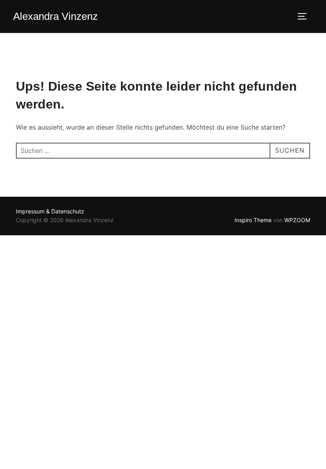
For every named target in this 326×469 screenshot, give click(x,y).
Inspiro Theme (253, 220)
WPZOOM (297, 220)
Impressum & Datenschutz (50, 211)
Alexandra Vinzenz (55, 16)
